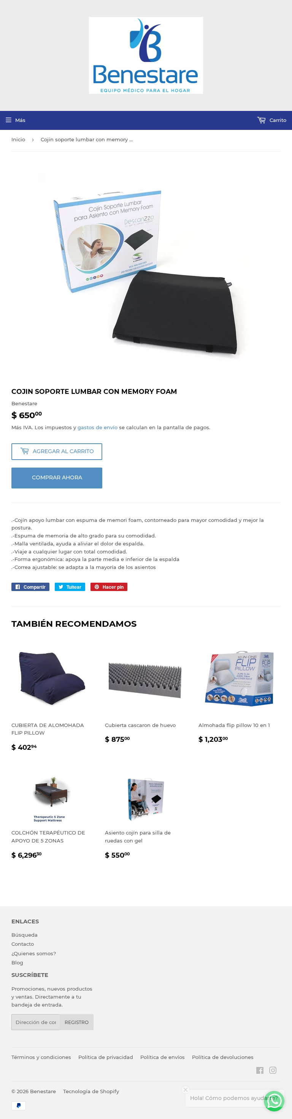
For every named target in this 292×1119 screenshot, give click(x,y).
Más (20, 120)
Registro (77, 1022)
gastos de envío (97, 427)
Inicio (18, 139)
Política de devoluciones (223, 1057)
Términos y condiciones (41, 1057)
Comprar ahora (57, 477)
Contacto (22, 944)
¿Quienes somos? (33, 953)
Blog (17, 962)
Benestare (43, 1091)
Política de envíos (162, 1057)
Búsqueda (24, 935)
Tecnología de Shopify (91, 1091)
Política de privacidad (105, 1057)
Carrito (277, 120)
